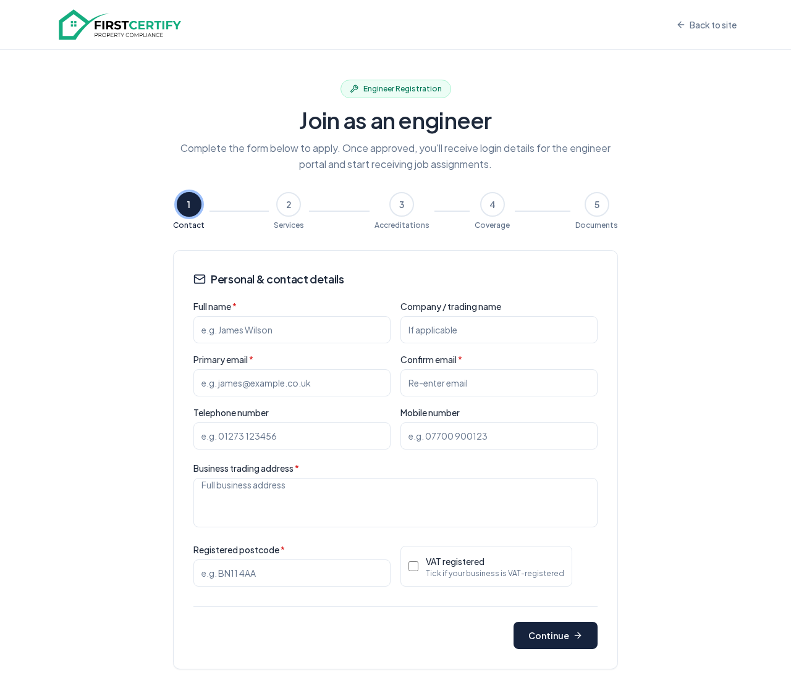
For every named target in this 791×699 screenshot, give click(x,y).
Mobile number (430, 412)
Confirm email (431, 359)
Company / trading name (450, 306)
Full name (215, 306)
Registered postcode (239, 549)
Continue (548, 635)
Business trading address (246, 468)
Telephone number (231, 412)
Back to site (713, 24)
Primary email (223, 359)
